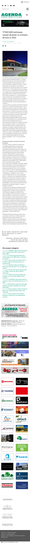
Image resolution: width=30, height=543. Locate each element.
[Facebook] (2, 5)
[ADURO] (22, 391)
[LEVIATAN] (7, 429)
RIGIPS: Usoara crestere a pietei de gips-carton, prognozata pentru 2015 (18, 240)
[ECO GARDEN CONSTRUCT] (7, 476)
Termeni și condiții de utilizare (8, 532)
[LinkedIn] (5, 46)
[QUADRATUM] (22, 400)
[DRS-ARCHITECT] (22, 381)
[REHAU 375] (15, 336)
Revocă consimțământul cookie (10, 542)
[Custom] (8, 5)
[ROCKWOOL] (7, 381)
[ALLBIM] (15, 345)
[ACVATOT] (7, 457)
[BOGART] (15, 23)
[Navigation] (27, 15)
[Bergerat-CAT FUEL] (22, 428)
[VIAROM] (7, 391)
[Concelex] (15, 353)
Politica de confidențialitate (8, 534)
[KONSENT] (7, 410)
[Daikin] (22, 457)
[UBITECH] (22, 419)
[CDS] (7, 466)
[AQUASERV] (22, 438)
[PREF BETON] (15, 361)
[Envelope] (13, 5)
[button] (25, 2)
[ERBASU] (7, 400)
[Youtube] (11, 5)
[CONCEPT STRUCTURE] (7, 438)
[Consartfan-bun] (7, 419)
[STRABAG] (7, 485)
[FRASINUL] (22, 466)
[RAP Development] (22, 476)
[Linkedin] (5, 5)
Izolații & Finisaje (8, 41)
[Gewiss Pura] (22, 410)
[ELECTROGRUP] (7, 447)
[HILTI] (15, 370)
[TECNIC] (22, 485)
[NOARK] (22, 447)
